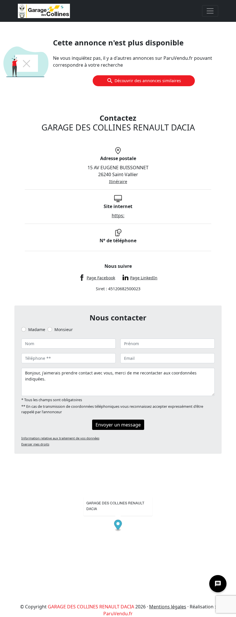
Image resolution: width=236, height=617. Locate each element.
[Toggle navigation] (210, 11)
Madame (36, 329)
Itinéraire (118, 181)
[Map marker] (118, 526)
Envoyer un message (118, 425)
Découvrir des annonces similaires (148, 80)
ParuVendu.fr (118, 613)
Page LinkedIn (143, 277)
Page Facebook (101, 277)
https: (118, 215)
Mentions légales (167, 606)
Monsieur (63, 329)
